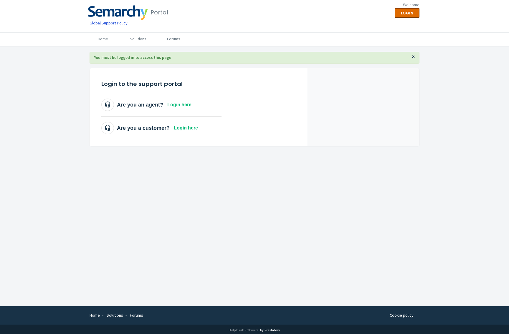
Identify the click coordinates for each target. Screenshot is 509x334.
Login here (179, 104)
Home (103, 38)
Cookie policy (402, 315)
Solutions (138, 38)
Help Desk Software (244, 330)
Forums (173, 38)
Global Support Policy (109, 23)
